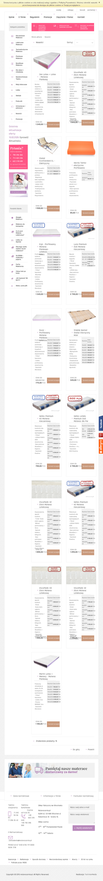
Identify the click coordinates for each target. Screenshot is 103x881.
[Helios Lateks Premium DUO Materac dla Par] (81, 403)
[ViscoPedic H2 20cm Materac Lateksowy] (81, 575)
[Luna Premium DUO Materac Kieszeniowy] (81, 231)
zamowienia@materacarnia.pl (18, 167)
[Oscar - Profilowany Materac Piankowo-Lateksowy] (47, 317)
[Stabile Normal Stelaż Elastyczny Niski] (81, 317)
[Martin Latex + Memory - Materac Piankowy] (47, 661)
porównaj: (92, 10)
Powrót (91, 749)
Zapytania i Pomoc (64, 17)
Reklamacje (24, 859)
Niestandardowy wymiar (58, 859)
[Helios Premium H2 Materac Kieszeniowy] (81, 489)
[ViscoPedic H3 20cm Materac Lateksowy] (81, 59)
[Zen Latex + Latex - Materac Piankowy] (47, 60)
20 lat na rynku (87, 859)
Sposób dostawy (39, 859)
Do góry (76, 749)
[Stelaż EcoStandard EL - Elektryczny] (47, 145)
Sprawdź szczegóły (53, 124)
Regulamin (34, 17)
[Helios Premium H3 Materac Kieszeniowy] (47, 403)
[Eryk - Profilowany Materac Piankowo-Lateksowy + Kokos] (47, 231)
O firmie (22, 17)
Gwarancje (12, 859)
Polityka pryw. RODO (19, 862)
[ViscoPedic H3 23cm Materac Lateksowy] (47, 575)
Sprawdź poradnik (19, 192)
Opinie (11, 17)
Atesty (74, 859)
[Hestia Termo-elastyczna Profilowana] (81, 148)
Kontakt (81, 17)
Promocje (48, 17)
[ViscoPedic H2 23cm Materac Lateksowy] (47, 489)
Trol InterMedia (91, 874)
